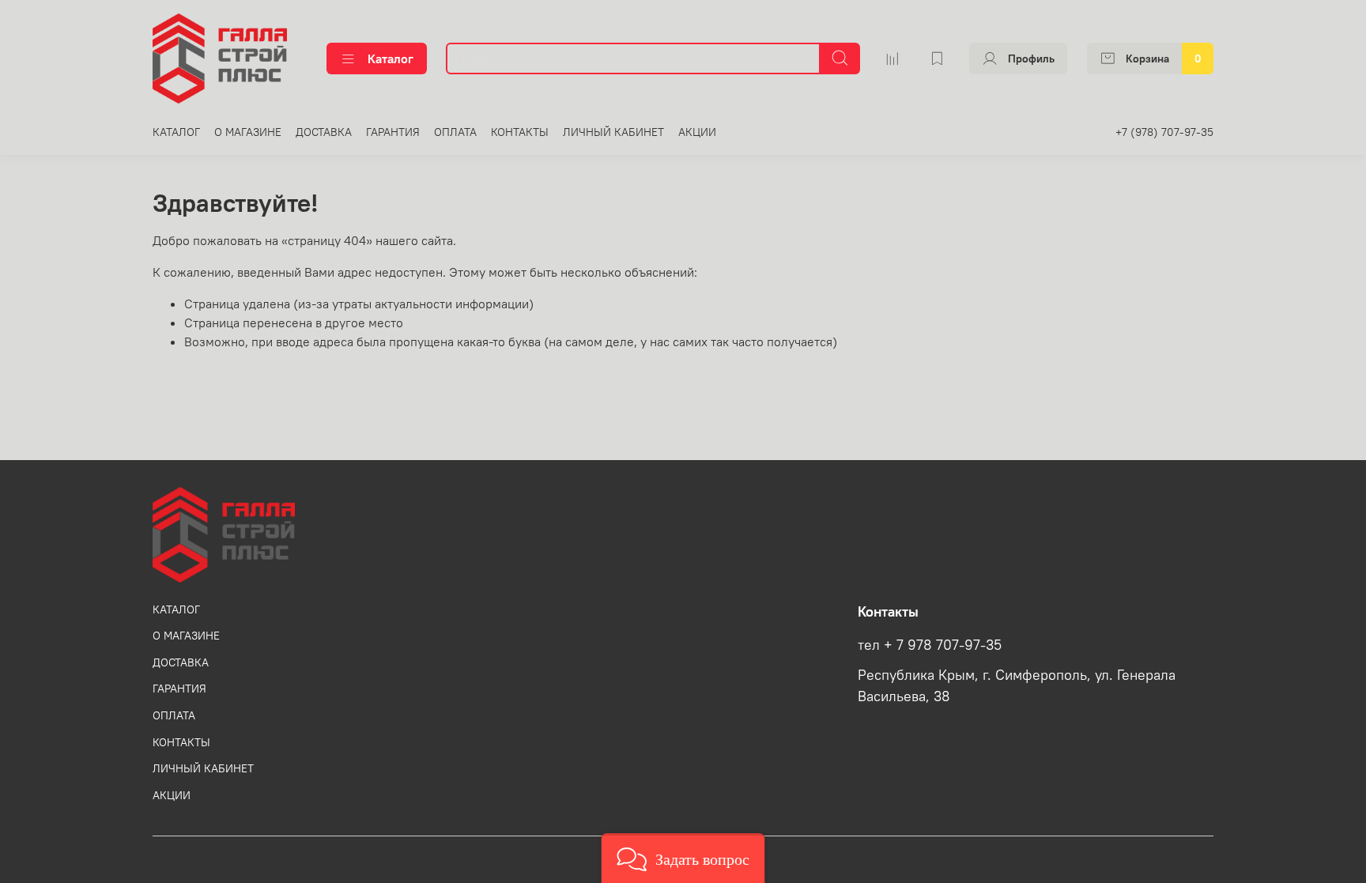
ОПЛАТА (455, 132)
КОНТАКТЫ (520, 132)
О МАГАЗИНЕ (247, 132)
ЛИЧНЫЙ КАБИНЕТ (613, 132)
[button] (683, 858)
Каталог (390, 58)
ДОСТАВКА (324, 132)
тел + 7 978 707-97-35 (930, 645)
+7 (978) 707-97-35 (1164, 132)
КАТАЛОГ (176, 132)
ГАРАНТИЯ (393, 132)
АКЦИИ (697, 132)
